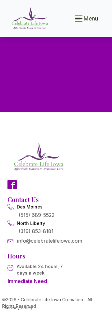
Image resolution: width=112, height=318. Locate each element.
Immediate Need (27, 281)
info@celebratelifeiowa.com (49, 241)
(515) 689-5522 (36, 215)
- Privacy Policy (17, 307)
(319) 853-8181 (36, 231)
